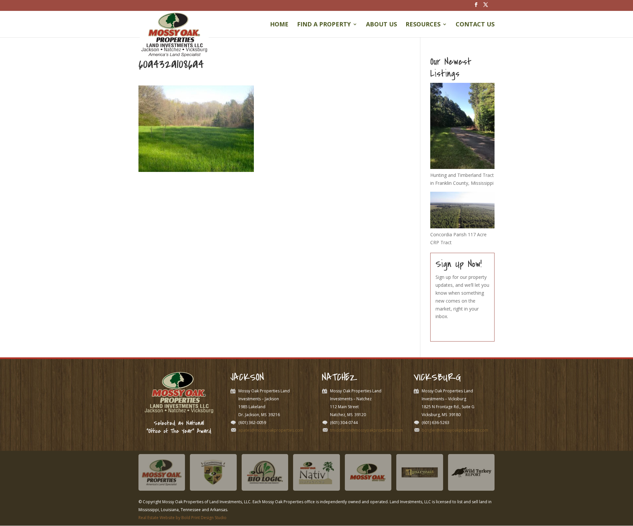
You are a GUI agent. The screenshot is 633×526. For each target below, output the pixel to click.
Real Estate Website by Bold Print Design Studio (182, 517)
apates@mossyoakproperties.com (270, 430)
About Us (381, 25)
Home (279, 25)
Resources (423, 25)
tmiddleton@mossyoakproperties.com (366, 430)
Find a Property (324, 25)
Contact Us (475, 25)
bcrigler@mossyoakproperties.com (455, 430)
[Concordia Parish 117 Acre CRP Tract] (462, 226)
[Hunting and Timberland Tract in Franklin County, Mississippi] (462, 167)
